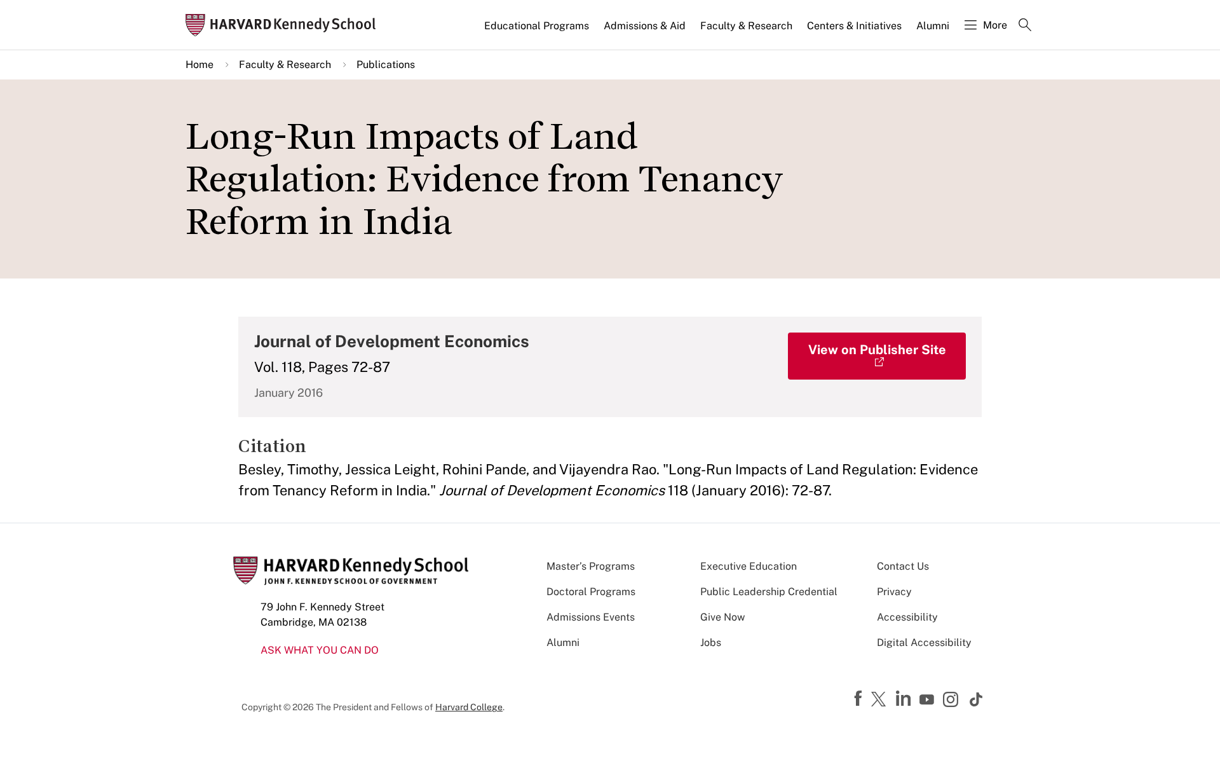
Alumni (932, 26)
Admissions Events (590, 617)
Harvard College (469, 707)
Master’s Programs (590, 566)
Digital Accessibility (924, 642)
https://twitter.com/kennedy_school (880, 700)
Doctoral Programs (590, 592)
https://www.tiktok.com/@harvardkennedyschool (976, 699)
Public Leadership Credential (768, 592)
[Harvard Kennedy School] (285, 25)
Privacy (894, 592)
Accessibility (907, 617)
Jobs (710, 642)
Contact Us (903, 566)
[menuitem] (537, 31)
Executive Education (748, 566)
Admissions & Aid (645, 26)
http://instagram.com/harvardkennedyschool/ (952, 701)
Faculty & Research (746, 26)
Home (200, 64)
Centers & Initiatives (854, 26)
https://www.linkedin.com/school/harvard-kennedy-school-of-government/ (904, 699)
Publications (385, 64)
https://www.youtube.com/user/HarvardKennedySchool (928, 700)
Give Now (722, 617)
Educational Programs (536, 26)
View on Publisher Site (877, 349)
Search (1024, 26)
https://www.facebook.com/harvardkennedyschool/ (859, 699)
